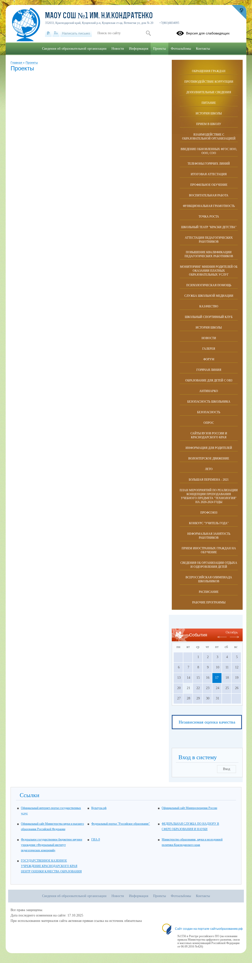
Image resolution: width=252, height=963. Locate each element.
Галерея (208, 348)
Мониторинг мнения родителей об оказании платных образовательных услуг (208, 270)
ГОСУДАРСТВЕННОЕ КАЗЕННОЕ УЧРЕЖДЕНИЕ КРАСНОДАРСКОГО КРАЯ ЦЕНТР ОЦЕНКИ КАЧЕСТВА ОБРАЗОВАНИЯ (51, 866)
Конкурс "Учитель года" (209, 523)
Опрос (209, 423)
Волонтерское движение (208, 458)
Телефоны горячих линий (209, 163)
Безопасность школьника (208, 401)
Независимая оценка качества (207, 722)
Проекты (32, 62)
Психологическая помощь (208, 285)
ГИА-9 (95, 839)
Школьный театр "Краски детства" (208, 227)
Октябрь (232, 632)
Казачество (208, 306)
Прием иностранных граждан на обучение (209, 550)
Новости (209, 338)
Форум (208, 359)
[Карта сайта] (56, 33)
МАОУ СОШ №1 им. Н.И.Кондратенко (99, 16)
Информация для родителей (209, 448)
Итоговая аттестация (209, 174)
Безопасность (208, 412)
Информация (138, 48)
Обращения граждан (208, 71)
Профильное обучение (208, 185)
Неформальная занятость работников (208, 535)
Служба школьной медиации (208, 296)
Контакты (203, 48)
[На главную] (48, 33)
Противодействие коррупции (208, 81)
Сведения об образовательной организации (74, 48)
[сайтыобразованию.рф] (239, 12)
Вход (226, 769)
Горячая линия (208, 370)
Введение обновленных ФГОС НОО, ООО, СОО (209, 151)
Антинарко (208, 391)
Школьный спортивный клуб (209, 317)
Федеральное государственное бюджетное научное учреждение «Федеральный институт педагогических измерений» (51, 845)
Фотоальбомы (181, 48)
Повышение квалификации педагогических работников (209, 254)
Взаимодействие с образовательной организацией (209, 136)
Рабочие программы (208, 602)
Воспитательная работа (208, 195)
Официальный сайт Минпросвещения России (189, 808)
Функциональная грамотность (209, 206)
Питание (209, 103)
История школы (209, 113)
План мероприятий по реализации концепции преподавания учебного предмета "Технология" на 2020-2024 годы (209, 496)
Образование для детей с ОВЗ (208, 380)
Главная (17, 62)
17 (217, 677)
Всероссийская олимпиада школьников (209, 579)
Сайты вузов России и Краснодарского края (208, 435)
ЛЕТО (209, 469)
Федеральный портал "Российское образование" (120, 823)
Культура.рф (99, 808)
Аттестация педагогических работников (209, 239)
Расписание (209, 592)
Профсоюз (208, 512)
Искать (148, 33)
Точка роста (209, 216)
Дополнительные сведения (208, 92)
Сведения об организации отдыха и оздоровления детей (208, 564)
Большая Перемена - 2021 (209, 479)
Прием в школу (208, 124)
